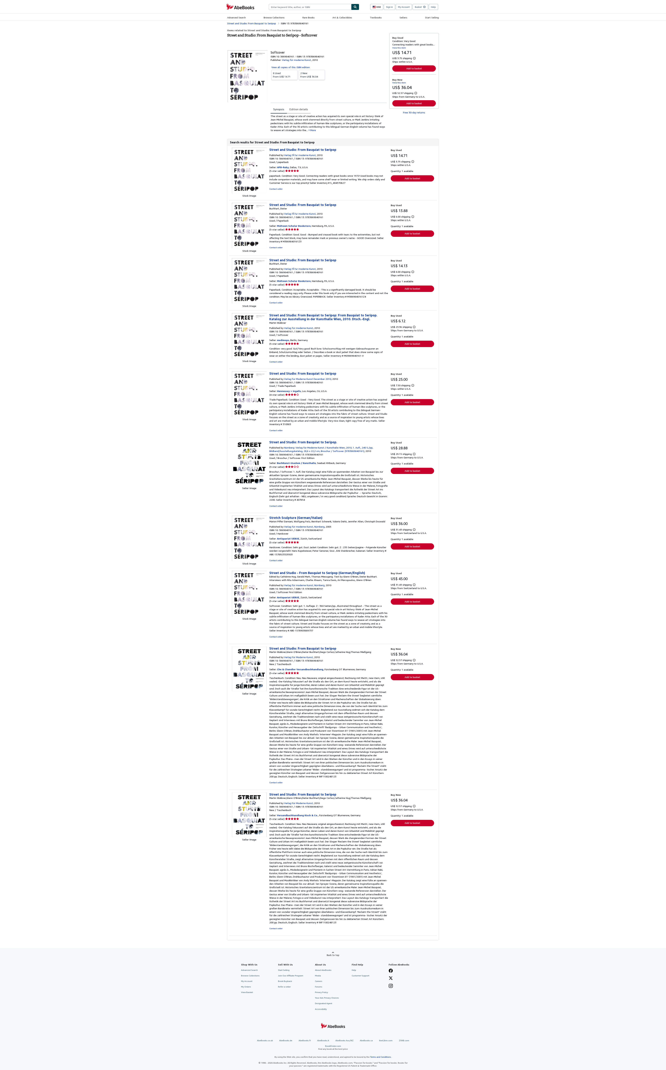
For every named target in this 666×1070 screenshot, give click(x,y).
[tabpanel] (329, 123)
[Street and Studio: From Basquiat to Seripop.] (249, 484)
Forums (318, 986)
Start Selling (432, 17)
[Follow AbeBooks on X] (391, 978)
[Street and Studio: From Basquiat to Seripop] (249, 192)
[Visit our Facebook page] (391, 971)
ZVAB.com (404, 1040)
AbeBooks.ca (366, 1040)
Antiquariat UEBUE (288, 538)
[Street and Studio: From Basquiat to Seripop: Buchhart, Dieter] (249, 247)
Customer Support (360, 975)
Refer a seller (284, 986)
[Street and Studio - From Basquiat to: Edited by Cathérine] (249, 615)
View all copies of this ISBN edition (290, 67)
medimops (283, 340)
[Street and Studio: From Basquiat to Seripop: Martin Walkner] (249, 357)
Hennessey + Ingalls (289, 391)
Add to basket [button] (414, 68)
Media (318, 975)
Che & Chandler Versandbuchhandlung (300, 669)
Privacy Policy (321, 992)
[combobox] (310, 7)
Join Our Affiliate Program (290, 975)
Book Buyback (285, 981)
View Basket (247, 992)
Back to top (333, 954)
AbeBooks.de (285, 1040)
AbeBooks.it (323, 1040)
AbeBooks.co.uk (265, 1040)
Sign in (389, 7)
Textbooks (376, 17)
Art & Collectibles (342, 17)
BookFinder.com (333, 1047)
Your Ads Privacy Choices (327, 997)
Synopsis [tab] (278, 109)
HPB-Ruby (283, 167)
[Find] (355, 7)
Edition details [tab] (298, 109)
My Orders (246, 986)
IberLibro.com (385, 1040)
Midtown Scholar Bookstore (294, 225)
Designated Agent (323, 1003)
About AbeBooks (323, 970)
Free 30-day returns (414, 112)
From (282, 75)
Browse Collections (274, 17)
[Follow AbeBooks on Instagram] (391, 986)
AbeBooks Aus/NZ (344, 1040)
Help (433, 7)
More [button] (313, 130)
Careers (318, 981)
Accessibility (321, 1009)
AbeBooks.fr (305, 1040)
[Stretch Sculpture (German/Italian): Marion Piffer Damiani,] (249, 560)
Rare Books (308, 17)
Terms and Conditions (380, 1057)
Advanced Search (236, 17)
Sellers (403, 17)
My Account (404, 7)
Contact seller (276, 189)
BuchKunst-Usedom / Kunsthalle (296, 462)
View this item (399, 47)
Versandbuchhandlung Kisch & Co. (297, 815)
